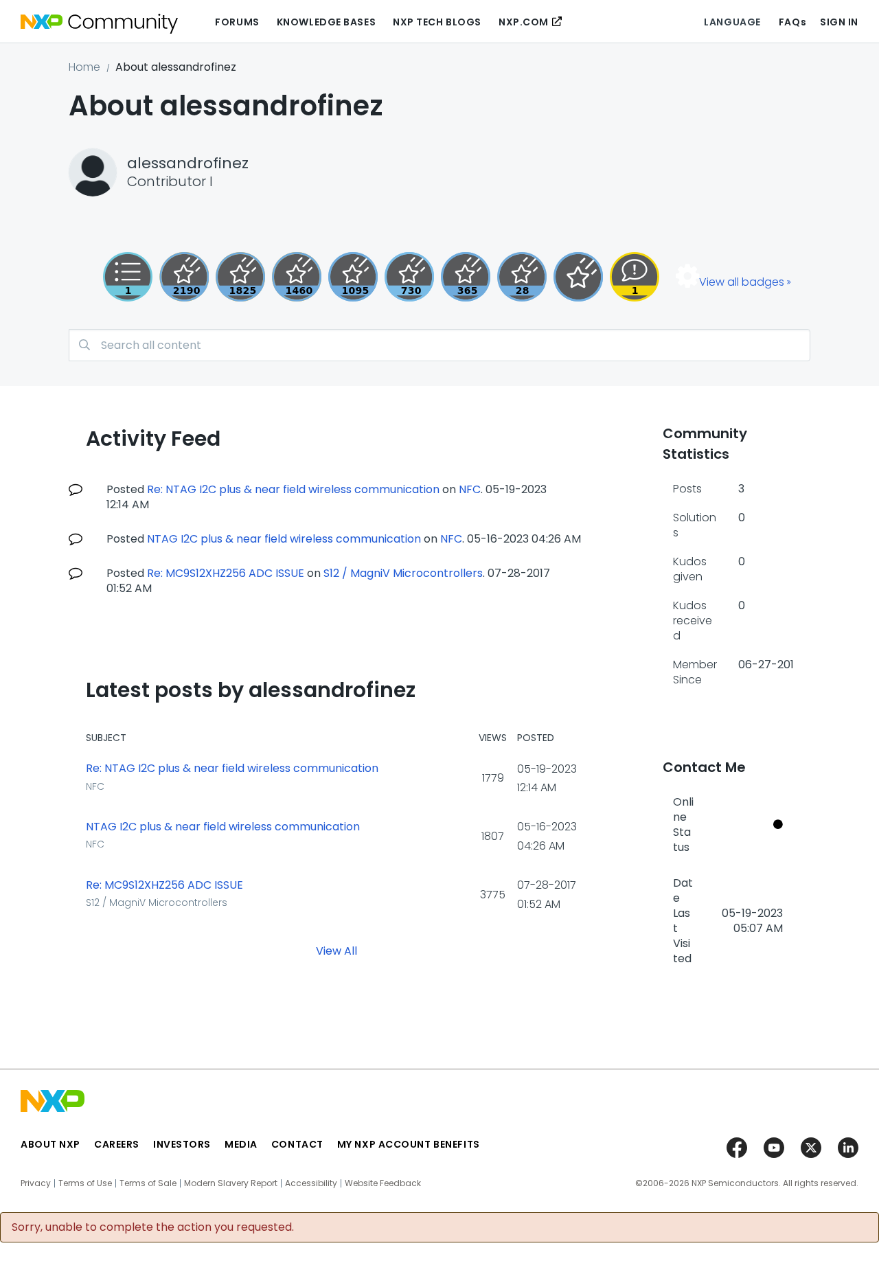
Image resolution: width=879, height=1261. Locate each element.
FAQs (792, 22)
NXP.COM (524, 22)
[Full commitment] (409, 277)
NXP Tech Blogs (437, 22)
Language (732, 22)
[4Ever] (296, 277)
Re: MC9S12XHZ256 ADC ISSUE (225, 573)
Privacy (36, 1183)
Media (241, 1144)
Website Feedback (383, 1183)
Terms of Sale (147, 1183)
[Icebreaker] (634, 277)
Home (84, 67)
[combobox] (439, 345)
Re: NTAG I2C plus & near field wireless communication (293, 489)
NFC (470, 489)
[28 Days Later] (522, 277)
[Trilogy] (353, 277)
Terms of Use (85, 1183)
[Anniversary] (465, 277)
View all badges (741, 282)
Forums (237, 22)
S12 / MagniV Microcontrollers (403, 573)
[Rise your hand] (127, 277)
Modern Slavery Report (230, 1183)
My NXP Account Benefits (408, 1144)
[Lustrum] (240, 277)
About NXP (50, 1144)
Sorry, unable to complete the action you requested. (153, 1227)
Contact (297, 1144)
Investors (182, 1144)
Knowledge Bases (326, 22)
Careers (116, 1144)
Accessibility (311, 1183)
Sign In (839, 22)
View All (336, 950)
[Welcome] (578, 277)
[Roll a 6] (184, 277)
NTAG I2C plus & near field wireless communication (284, 539)
